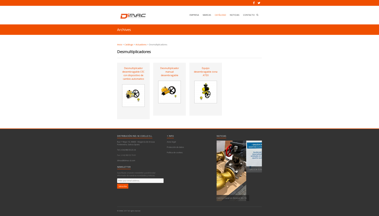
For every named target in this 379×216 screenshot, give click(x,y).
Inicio (119, 44)
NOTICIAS (234, 14)
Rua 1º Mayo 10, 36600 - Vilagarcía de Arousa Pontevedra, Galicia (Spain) (136, 143)
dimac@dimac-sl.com (126, 160)
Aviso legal (171, 142)
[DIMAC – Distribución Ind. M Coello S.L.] (132, 16)
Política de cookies (175, 152)
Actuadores (141, 44)
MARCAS (207, 14)
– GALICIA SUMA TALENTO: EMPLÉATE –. (238, 169)
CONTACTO (249, 14)
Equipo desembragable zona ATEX (205, 72)
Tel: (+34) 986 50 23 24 (126, 150)
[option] (239, 156)
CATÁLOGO (220, 14)
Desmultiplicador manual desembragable (169, 72)
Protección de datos (175, 147)
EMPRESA (194, 14)
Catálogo (129, 44)
